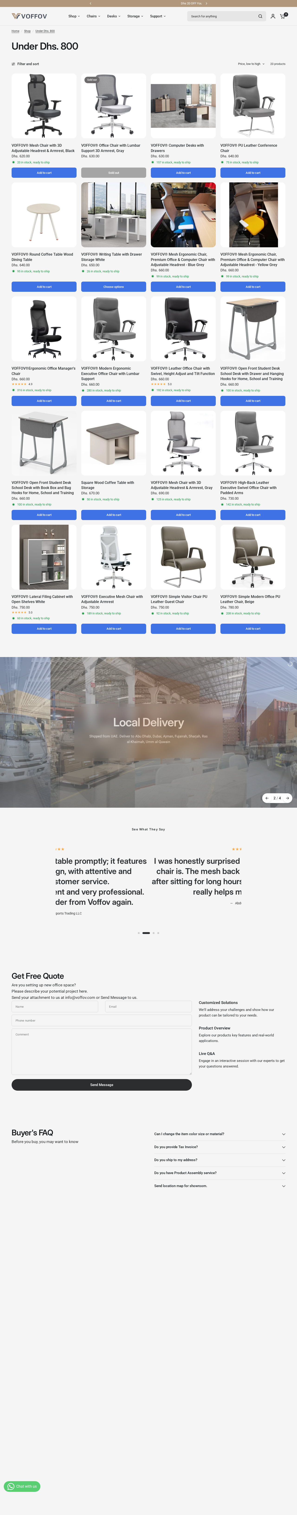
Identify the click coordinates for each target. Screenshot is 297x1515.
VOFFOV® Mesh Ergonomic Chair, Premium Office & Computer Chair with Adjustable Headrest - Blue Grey (183, 259)
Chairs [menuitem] (92, 16)
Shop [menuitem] (72, 16)
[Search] (260, 16)
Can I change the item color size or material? (189, 1134)
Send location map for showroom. (180, 1186)
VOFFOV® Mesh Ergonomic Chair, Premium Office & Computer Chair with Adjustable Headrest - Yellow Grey (252, 259)
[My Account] (273, 16)
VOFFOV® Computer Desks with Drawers (177, 148)
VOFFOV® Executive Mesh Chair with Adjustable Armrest (112, 599)
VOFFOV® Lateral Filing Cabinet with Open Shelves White (42, 599)
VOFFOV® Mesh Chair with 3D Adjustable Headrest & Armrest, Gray (182, 485)
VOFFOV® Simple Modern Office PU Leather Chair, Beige (250, 599)
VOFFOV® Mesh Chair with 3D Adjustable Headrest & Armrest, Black (43, 148)
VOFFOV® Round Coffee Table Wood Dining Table (42, 257)
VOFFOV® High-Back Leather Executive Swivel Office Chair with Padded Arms (248, 487)
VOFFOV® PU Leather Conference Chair (248, 148)
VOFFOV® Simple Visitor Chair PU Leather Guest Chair (179, 599)
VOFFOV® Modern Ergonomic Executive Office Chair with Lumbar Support (110, 373)
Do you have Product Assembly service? (185, 1173)
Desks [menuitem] (112, 16)
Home (15, 31)
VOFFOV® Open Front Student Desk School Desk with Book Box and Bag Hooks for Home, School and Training (43, 487)
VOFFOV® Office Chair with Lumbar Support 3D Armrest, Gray (110, 148)
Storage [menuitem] (133, 16)
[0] (281, 16)
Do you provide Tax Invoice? (176, 1147)
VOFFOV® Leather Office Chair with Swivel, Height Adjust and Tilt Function (183, 371)
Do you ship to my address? (175, 1160)
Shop (27, 31)
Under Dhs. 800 (45, 31)
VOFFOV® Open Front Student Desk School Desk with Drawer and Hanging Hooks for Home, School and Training (252, 373)
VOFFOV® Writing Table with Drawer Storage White (111, 257)
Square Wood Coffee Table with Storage (107, 485)
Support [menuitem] (156, 16)
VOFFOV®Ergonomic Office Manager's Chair (43, 371)
